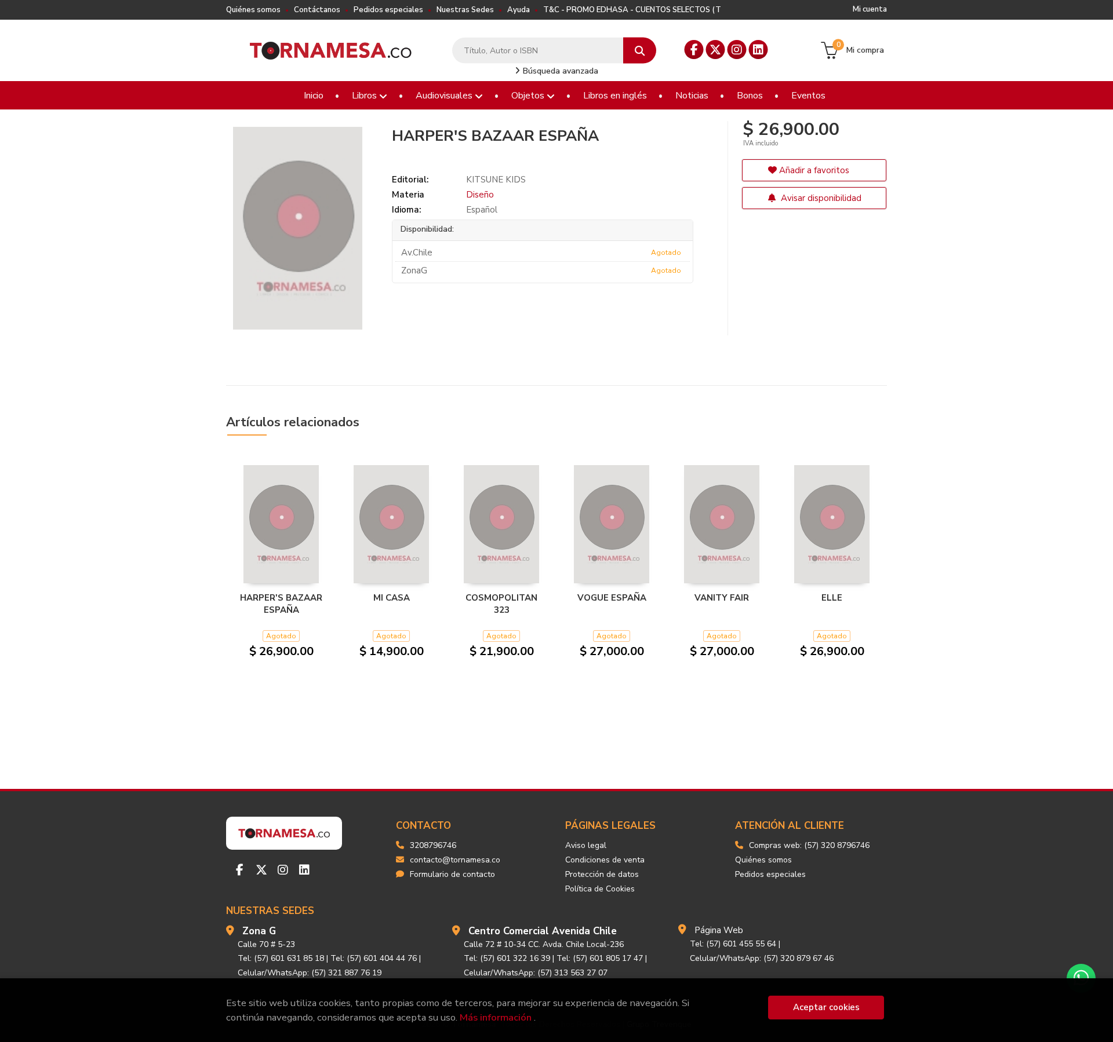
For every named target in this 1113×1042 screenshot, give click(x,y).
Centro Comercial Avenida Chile (542, 931)
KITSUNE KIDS (496, 179)
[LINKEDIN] (758, 49)
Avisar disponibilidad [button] (820, 198)
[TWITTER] (715, 49)
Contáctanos (317, 10)
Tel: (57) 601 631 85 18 (281, 958)
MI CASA (391, 598)
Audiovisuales (445, 95)
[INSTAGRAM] (737, 49)
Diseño (480, 194)
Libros (365, 95)
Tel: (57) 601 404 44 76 (373, 958)
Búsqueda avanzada (559, 71)
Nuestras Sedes (465, 10)
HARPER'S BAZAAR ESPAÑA (281, 603)
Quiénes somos (253, 10)
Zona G (259, 931)
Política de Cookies (600, 888)
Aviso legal (585, 845)
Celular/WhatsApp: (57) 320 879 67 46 (762, 958)
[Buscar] (639, 51)
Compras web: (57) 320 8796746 (809, 845)
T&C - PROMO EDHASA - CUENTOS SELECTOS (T (632, 10)
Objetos (529, 95)
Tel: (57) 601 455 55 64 (733, 943)
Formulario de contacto (452, 874)
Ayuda (518, 10)
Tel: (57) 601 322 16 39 (507, 958)
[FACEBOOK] (694, 49)
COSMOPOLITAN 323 (501, 603)
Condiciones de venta (605, 859)
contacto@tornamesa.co (455, 859)
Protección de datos (602, 874)
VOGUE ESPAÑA (611, 598)
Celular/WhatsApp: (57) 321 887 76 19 (309, 972)
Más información (496, 1017)
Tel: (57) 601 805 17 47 (599, 958)
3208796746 (433, 845)
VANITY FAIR (721, 598)
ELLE (831, 598)
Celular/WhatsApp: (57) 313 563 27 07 (536, 972)
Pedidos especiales (388, 10)
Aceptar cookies (826, 1007)
